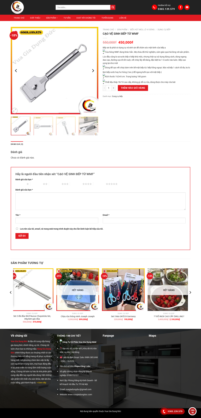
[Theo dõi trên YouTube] (187, 7)
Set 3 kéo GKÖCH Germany (123, 316)
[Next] (92, 70)
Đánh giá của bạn (24, 179)
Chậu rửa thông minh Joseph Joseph (78, 316)
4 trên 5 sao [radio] (76, 184)
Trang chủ (19, 18)
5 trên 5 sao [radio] (99, 184)
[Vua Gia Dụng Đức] (31, 7)
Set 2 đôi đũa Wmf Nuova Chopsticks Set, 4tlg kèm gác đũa (32, 317)
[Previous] (16, 70)
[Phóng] (15, 111)
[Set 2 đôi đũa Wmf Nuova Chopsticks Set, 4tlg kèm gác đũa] (32, 289)
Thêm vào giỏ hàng (133, 88)
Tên (17, 215)
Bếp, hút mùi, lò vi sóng (142, 29)
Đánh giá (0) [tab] (17, 144)
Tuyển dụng (107, 18)
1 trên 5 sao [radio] (20, 184)
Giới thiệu (35, 18)
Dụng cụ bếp (164, 29)
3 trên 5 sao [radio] (55, 184)
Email (106, 215)
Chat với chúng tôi (86, 18)
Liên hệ (122, 18)
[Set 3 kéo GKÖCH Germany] (123, 289)
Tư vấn (67, 18)
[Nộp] (112, 7)
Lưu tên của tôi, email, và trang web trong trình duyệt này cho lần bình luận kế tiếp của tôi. (61, 229)
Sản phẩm (51, 18)
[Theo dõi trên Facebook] (180, 7)
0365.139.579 (166, 9)
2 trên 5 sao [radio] (36, 184)
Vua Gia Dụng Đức (19, 341)
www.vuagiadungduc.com (80, 394)
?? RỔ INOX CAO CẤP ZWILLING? (169, 316)
